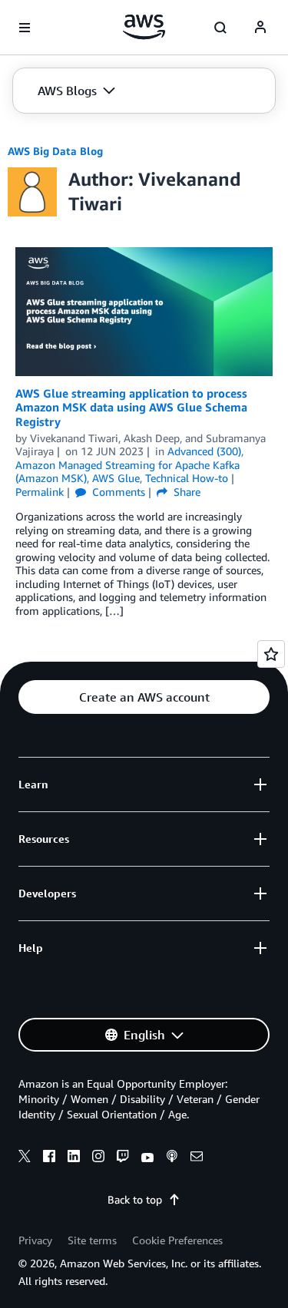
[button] (76, 90)
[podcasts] (172, 1158)
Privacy (35, 1240)
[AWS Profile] (260, 27)
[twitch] (123, 1158)
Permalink (39, 491)
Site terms (92, 1240)
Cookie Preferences (177, 1240)
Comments (117, 491)
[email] (196, 1158)
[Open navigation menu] (24, 27)
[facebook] (49, 1158)
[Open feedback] (271, 654)
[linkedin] (74, 1158)
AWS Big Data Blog (55, 150)
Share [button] (185, 491)
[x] (24, 1158)
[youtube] (147, 1158)
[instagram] (98, 1158)
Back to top (135, 1199)
